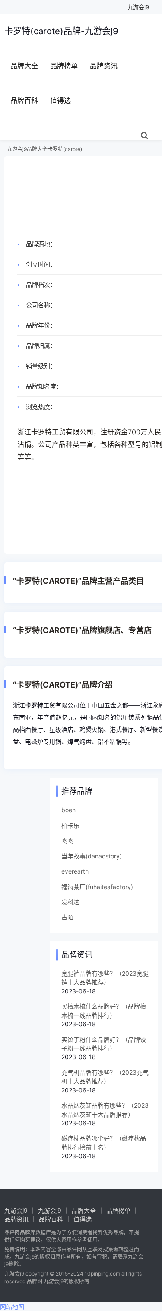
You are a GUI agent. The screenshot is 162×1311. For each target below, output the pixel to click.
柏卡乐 (70, 825)
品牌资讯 (104, 65)
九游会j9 (138, 6)
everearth (75, 871)
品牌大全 (24, 65)
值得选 (60, 100)
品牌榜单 (64, 65)
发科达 (70, 902)
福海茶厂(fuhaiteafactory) (97, 886)
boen (68, 809)
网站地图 (12, 1306)
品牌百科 (24, 100)
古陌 (67, 917)
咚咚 (67, 840)
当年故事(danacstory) (91, 856)
